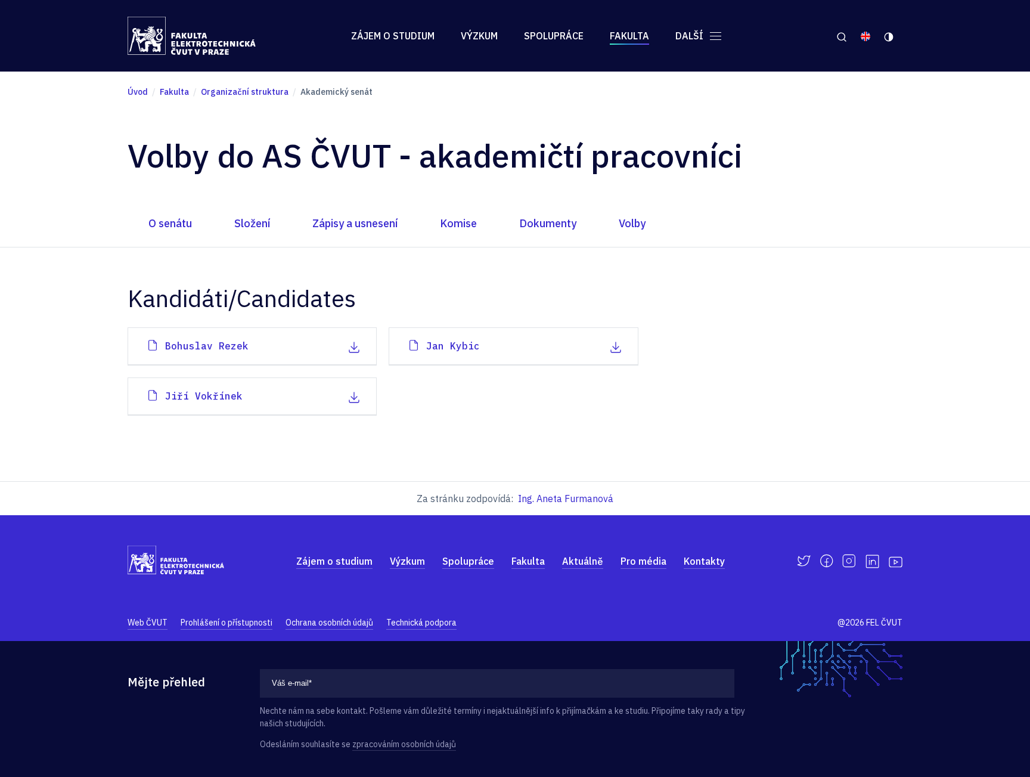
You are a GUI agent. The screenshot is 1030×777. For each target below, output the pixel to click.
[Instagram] (849, 561)
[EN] (865, 36)
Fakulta (629, 36)
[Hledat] (841, 36)
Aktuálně (582, 561)
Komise (458, 223)
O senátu (170, 223)
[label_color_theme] (889, 36)
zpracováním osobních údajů (404, 744)
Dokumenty (547, 223)
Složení (252, 223)
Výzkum (479, 36)
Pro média (643, 561)
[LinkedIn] (872, 561)
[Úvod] (192, 36)
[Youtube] (895, 561)
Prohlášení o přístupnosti (226, 622)
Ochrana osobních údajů (329, 622)
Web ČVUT (147, 622)
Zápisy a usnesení (355, 223)
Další (690, 36)
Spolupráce (554, 36)
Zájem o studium (393, 36)
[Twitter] (804, 561)
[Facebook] (826, 561)
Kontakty (704, 561)
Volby (632, 223)
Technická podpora (421, 622)
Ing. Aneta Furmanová (565, 498)
